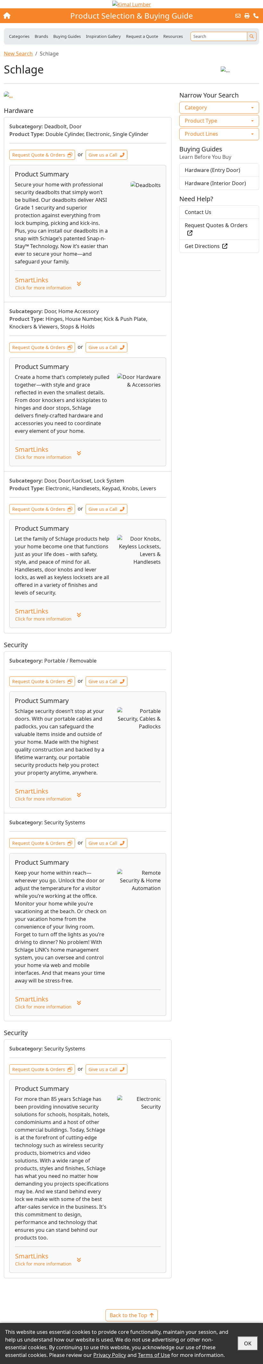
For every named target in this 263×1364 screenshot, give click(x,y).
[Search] (252, 36)
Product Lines (201, 133)
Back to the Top (128, 1315)
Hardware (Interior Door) (215, 183)
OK (247, 1343)
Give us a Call (103, 155)
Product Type (201, 120)
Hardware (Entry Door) (212, 170)
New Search (18, 53)
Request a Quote (142, 36)
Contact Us (198, 212)
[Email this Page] (238, 15)
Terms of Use (154, 1355)
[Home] (28, 16)
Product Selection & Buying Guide (131, 16)
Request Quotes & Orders (216, 225)
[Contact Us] (256, 15)
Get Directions (202, 246)
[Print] (247, 15)
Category (196, 107)
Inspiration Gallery (103, 36)
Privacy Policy (109, 1355)
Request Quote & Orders (38, 155)
